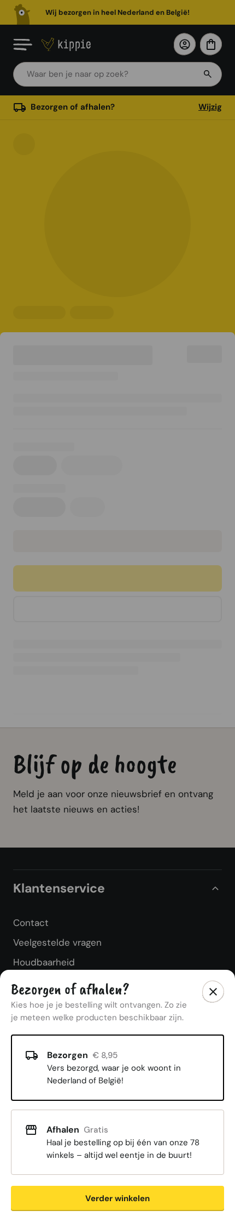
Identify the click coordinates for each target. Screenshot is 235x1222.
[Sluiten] (213, 992)
